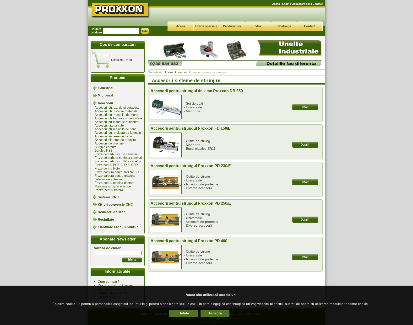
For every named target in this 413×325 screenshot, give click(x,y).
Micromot (105, 95)
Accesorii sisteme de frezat (114, 136)
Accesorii (105, 103)
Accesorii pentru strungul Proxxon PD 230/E (191, 166)
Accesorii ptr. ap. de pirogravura (117, 107)
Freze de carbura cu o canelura (116, 154)
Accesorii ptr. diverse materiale (116, 111)
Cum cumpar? (108, 281)
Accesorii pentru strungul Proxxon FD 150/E (191, 128)
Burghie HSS (104, 150)
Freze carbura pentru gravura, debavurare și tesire (115, 177)
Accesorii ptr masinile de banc (115, 129)
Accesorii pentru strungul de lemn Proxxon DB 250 (197, 91)
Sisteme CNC (108, 197)
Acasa (276, 3)
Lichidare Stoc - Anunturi (118, 227)
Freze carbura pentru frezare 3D (117, 172)
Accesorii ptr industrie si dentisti (117, 122)
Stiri (258, 26)
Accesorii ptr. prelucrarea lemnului (118, 132)
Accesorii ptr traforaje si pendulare (118, 118)
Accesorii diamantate (109, 125)
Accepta (215, 313)
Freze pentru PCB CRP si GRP (116, 165)
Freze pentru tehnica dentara (114, 183)
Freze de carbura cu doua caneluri (118, 158)
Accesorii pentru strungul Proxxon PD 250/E (191, 203)
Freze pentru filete (107, 168)
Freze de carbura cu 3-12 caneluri (118, 161)
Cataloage (284, 26)
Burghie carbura (105, 147)
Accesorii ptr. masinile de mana (116, 115)
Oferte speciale (206, 26)
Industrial (105, 88)
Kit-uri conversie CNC (115, 204)
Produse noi (232, 26)
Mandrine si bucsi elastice (113, 186)
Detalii (184, 313)
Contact (318, 3)
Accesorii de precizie (109, 143)
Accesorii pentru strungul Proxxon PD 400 (189, 241)
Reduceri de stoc (111, 212)
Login (285, 3)
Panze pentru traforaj (109, 190)
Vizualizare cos (301, 3)
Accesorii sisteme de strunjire (115, 140)
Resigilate (106, 219)
